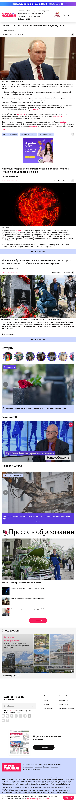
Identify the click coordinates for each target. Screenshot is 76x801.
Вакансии (38, 767)
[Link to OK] (11, 716)
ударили (19, 231)
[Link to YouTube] (20, 716)
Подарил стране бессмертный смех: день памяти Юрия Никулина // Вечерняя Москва (18, 356)
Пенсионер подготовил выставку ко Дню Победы (29, 609)
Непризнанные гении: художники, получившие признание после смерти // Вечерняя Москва (52, 356)
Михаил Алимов (8, 30)
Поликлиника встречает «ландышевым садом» (22, 583)
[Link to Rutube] (3, 720)
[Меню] (72, 15)
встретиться (58, 116)
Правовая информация (31, 769)
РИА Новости (38, 110)
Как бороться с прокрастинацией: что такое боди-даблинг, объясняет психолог (38, 384)
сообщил (63, 122)
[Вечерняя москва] (11, 767)
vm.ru (3, 783)
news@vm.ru (66, 785)
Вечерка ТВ (9, 417)
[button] (71, 356)
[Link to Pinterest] (7, 720)
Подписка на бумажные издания (50, 764)
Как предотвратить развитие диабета (38, 492)
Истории (7, 348)
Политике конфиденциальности (38, 799)
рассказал (21, 114)
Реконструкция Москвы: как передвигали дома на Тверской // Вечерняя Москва (63, 356)
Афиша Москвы (37, 14)
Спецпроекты (44, 11)
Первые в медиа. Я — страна (29, 16)
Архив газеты (63, 700)
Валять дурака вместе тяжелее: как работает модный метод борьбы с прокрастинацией (34, 409)
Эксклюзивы (9, 367)
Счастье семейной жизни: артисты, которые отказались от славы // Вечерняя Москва (30, 356)
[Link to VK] (7, 716)
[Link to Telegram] (25, 716)
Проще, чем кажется (13, 475)
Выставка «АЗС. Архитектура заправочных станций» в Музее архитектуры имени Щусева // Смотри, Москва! (7, 356)
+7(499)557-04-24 (14, 785)
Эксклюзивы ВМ (24, 14)
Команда (46, 767)
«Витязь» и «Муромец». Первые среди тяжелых (28, 599)
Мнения (46, 704)
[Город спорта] (57, 15)
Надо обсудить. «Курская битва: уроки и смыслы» (38, 441)
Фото (29, 11)
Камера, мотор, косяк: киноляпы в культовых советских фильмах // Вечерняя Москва (41, 356)
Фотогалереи (48, 708)
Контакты (54, 767)
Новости (21, 11)
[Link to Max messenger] (3, 716)
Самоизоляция (46, 134)
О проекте (38, 620)
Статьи (46, 700)
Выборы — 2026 (24, 19)
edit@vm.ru (34, 785)
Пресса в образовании (66, 708)
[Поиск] (64, 15)
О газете (26, 764)
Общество (21, 34)
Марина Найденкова (10, 176)
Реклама (34, 764)
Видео (35, 11)
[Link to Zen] (16, 716)
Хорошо (68, 798)
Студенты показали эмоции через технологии (27, 588)
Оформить (44, 747)
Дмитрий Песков (10, 134)
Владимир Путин (28, 134)
